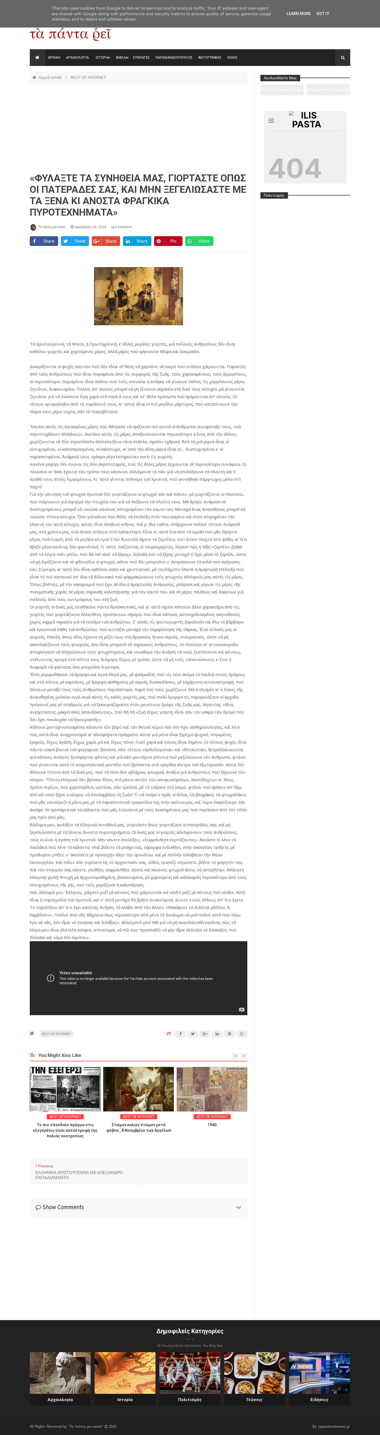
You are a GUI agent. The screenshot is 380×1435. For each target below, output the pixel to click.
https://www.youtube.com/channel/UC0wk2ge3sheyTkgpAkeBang (282, 91)
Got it (322, 13)
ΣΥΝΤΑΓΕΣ (141, 57)
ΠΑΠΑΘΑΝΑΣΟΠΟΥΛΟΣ (174, 57)
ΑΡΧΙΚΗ (54, 57)
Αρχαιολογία (60, 1399)
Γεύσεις (254, 1399)
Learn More (299, 13)
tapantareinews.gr (334, 1426)
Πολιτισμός (190, 1399)
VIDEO (232, 57)
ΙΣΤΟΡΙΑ (102, 57)
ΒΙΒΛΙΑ (121, 57)
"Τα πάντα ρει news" (86, 1426)
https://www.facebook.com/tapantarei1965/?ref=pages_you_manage (328, 91)
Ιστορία (125, 1399)
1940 (212, 1125)
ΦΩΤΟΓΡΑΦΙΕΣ (209, 57)
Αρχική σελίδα (51, 77)
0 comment (123, 227)
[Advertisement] (138, 128)
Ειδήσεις (319, 1399)
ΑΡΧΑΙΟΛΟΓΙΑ (77, 57)
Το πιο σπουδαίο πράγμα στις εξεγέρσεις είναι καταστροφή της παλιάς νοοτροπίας (65, 1130)
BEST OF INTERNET (88, 77)
